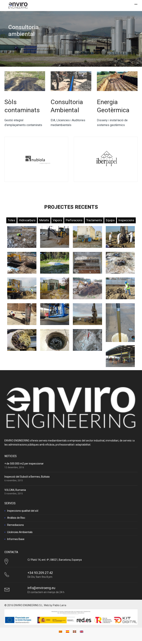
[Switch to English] (81, 631)
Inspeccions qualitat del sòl (22, 510)
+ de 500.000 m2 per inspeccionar (24, 463)
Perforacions (74, 220)
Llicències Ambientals (20, 532)
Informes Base (15, 539)
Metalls (44, 220)
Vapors (57, 220)
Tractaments (94, 220)
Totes (11, 220)
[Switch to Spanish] (67, 631)
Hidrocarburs (27, 220)
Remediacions (15, 524)
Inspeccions (126, 220)
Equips (110, 220)
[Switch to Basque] (74, 631)
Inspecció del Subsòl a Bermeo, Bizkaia (27, 476)
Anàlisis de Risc (16, 517)
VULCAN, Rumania (15, 489)
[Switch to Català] (60, 631)
